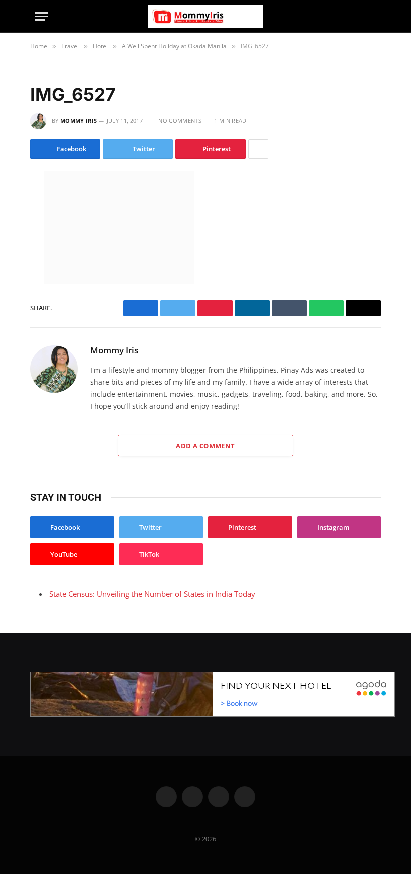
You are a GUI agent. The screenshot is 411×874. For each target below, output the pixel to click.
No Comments (179, 120)
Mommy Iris (78, 120)
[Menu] (41, 16)
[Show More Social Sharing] (258, 149)
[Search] (371, 16)
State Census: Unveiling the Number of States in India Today (152, 594)
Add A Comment (205, 445)
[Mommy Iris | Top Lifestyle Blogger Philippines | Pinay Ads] (205, 16)
